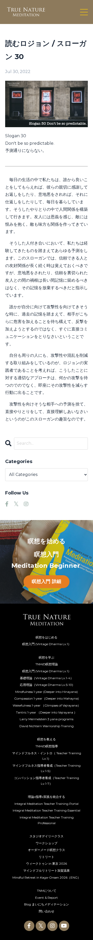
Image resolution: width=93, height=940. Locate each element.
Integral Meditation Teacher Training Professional (47, 820)
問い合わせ (46, 911)
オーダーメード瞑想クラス (46, 850)
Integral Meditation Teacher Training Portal (46, 804)
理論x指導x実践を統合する (46, 797)
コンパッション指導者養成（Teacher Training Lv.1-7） (46, 780)
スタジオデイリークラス (46, 836)
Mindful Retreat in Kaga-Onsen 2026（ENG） (46, 877)
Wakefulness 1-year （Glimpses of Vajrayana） (47, 705)
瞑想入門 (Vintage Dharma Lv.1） (46, 644)
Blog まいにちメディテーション (46, 904)
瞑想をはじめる (46, 637)
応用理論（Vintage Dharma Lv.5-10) (46, 685)
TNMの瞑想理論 (46, 664)
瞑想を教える (46, 739)
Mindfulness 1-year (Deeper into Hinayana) (46, 692)
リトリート (46, 857)
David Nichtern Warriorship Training (46, 726)
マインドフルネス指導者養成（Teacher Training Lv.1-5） (46, 768)
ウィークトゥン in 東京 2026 (46, 863)
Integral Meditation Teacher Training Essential (46, 810)
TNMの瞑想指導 (46, 746)
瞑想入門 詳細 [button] (46, 581)
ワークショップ (46, 843)
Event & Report (46, 898)
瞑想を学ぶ (46, 657)
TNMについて (46, 891)
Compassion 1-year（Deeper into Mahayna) (46, 698)
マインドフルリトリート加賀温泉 (46, 870)
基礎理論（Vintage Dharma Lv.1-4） (46, 678)
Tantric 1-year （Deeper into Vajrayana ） (46, 712)
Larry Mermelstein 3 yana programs (46, 719)
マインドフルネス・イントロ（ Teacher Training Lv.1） (46, 756)
